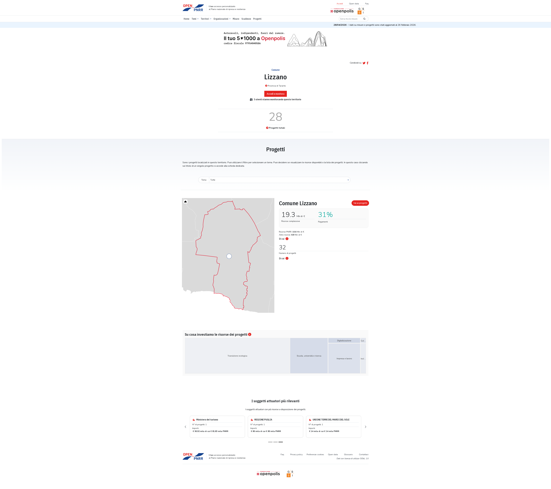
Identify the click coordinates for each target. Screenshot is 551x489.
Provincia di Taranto (277, 85)
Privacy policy (296, 457)
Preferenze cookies (315, 457)
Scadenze (246, 18)
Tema (203, 180)
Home (186, 18)
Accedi (340, 3)
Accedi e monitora (275, 93)
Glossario (348, 457)
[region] (228, 255)
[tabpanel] (323, 229)
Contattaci (363, 457)
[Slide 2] (275, 444)
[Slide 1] (270, 444)
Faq (366, 3)
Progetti (257, 18)
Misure (236, 18)
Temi (194, 18)
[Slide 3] (281, 444)
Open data (354, 3)
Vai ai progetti (360, 203)
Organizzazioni (221, 18)
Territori (205, 18)
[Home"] (185, 201)
